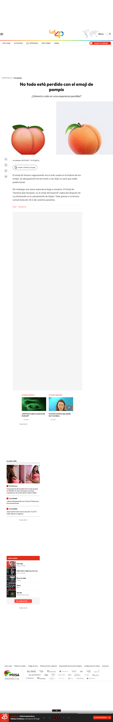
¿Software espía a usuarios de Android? (33, 415)
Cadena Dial (69, 674)
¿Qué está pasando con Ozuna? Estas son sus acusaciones (23, 502)
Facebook (6, 159)
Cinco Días (61, 674)
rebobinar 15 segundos (49, 717)
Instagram (54, 651)
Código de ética (33, 666)
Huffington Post (34, 674)
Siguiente (69, 717)
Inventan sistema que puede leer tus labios (60, 415)
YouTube (50, 651)
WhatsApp (6, 171)
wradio (53, 674)
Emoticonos (22, 207)
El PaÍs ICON (61, 677)
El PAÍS (31, 671)
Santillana (52, 671)
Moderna (41, 677)
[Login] (110, 34)
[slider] (56, 713)
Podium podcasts (51, 677)
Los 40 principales (42, 671)
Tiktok (45, 651)
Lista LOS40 (6, 43)
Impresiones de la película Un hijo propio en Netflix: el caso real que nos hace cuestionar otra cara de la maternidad (22, 491)
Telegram (6, 176)
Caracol (96, 671)
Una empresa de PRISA (12, 673)
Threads (67, 651)
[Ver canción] (12, 564)
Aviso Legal (8, 666)
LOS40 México (56, 34)
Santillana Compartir (63, 671)
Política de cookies (20, 666)
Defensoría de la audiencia (48, 666)
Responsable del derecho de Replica (70, 666)
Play (56, 718)
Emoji (14, 207)
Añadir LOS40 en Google (26, 167)
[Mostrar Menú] (3, 33)
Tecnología (18, 78)
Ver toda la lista (21, 601)
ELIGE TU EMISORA (101, 717)
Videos (56, 43)
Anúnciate (105, 666)
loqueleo (80, 677)
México (101, 34)
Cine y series (46, 43)
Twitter (6, 165)
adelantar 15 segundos (63, 717)
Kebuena (93, 674)
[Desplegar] (56, 710)
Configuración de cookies (92, 666)
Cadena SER (73, 671)
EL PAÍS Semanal (77, 674)
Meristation (91, 677)
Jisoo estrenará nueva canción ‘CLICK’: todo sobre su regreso (22, 512)
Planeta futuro (86, 674)
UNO (46, 674)
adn (87, 671)
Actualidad (18, 43)
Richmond (29, 677)
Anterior (44, 717)
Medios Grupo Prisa (12, 678)
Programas (33, 43)
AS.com (80, 671)
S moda (70, 677)
